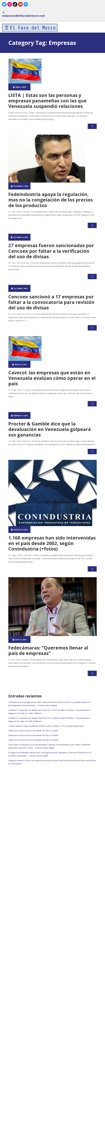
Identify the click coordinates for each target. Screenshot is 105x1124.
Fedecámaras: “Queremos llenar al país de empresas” (48, 650)
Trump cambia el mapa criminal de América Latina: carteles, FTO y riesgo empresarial (45, 726)
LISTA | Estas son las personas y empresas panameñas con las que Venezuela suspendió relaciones (47, 100)
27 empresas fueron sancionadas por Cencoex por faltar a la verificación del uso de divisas (51, 251)
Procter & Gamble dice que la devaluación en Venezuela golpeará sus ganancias (49, 429)
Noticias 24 (65, 186)
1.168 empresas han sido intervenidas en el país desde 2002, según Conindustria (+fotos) (52, 543)
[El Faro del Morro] (29, 27)
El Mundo (65, 87)
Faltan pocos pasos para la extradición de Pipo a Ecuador (33, 730)
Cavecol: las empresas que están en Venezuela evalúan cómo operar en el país (52, 378)
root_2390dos (42, 87)
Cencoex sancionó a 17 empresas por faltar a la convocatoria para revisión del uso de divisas (51, 302)
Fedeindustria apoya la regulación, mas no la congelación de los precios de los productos (50, 199)
